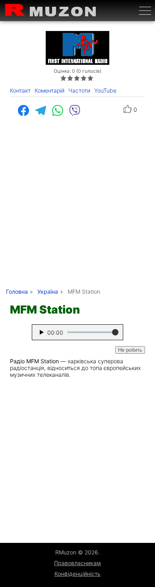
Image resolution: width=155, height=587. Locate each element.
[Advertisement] (77, 206)
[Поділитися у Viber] (77, 110)
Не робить (130, 350)
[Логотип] (51, 10)
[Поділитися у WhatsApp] (60, 110)
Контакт (20, 90)
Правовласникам (77, 563)
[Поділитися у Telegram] (43, 110)
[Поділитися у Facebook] (26, 110)
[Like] (128, 109)
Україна (47, 291)
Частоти (79, 90)
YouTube (105, 90)
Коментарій (49, 90)
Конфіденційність (77, 573)
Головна (17, 291)
